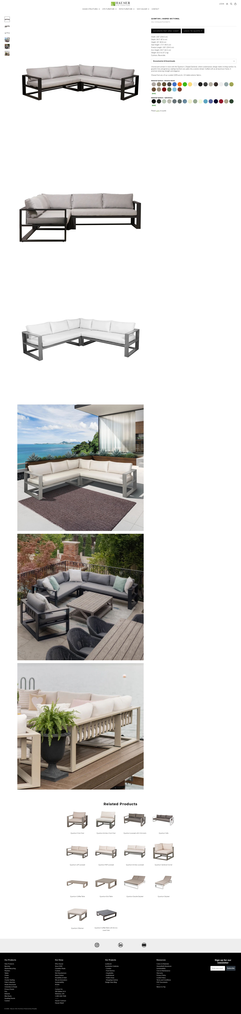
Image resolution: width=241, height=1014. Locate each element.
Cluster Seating (10, 980)
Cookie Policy (161, 977)
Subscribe (231, 968)
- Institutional (109, 975)
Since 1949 (58, 966)
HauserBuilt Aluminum (164, 966)
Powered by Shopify (30, 1008)
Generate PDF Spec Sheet (166, 31)
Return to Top (161, 987)
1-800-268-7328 (60, 996)
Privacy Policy (161, 975)
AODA (57, 984)
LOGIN (221, 4)
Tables (7, 973)
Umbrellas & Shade (11, 987)
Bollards (7, 993)
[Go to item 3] (7, 33)
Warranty (160, 973)
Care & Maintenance (163, 971)
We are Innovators (61, 980)
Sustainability (59, 982)
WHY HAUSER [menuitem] (142, 9)
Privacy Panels (9, 989)
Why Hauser (59, 964)
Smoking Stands (10, 998)
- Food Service (110, 971)
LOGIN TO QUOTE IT (193, 31)
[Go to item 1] (7, 19)
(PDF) (154, 93)
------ (56, 987)
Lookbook (108, 964)
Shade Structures (10, 984)
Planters (7, 971)
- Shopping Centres (111, 980)
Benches (7, 966)
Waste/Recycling (10, 968)
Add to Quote (153, 165)
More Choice (59, 975)
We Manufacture (60, 973)
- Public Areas (109, 977)
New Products (9, 964)
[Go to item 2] (7, 26)
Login (158, 111)
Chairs (7, 975)
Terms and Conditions (164, 980)
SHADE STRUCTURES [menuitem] (90, 9)
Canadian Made (60, 968)
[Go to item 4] (7, 39)
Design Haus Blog (111, 982)
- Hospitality (109, 973)
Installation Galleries (112, 966)
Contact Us (59, 989)
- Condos (108, 968)
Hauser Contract (60, 1000)
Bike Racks (8, 996)
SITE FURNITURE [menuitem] (108, 9)
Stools (7, 977)
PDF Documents (162, 982)
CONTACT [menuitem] (155, 9)
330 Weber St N (60, 991)
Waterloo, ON (59, 993)
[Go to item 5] (7, 46)
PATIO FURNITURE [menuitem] (125, 9)
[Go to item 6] (7, 53)
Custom (7, 1000)
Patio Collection (10, 982)
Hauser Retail (59, 1003)
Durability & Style (61, 977)
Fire (6, 991)
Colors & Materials (163, 964)
